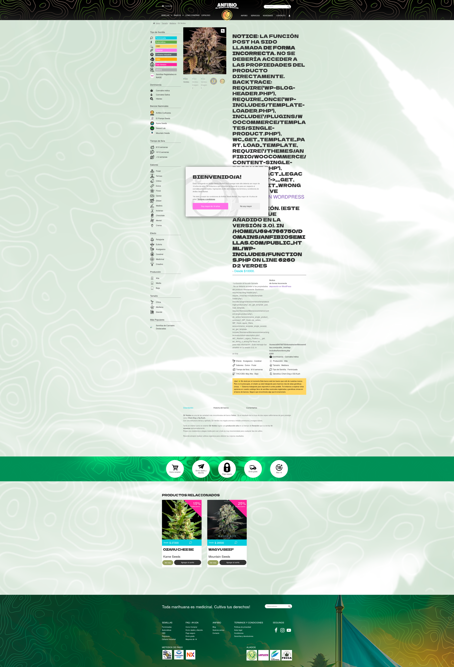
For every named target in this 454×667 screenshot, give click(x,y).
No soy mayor (246, 206)
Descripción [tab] (188, 407)
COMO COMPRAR (192, 15)
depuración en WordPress (268, 196)
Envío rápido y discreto (194, 630)
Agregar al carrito (187, 562)
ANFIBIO (244, 15)
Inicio (158, 23)
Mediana (173, 23)
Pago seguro (190, 633)
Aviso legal (238, 630)
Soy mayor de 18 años (210, 206)
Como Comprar (191, 627)
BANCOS (177, 15)
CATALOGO (205, 15)
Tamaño (165, 23)
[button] (223, 31)
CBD (163, 633)
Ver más (168, 562)
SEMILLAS (165, 15)
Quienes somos (218, 630)
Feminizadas (167, 627)
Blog (214, 627)
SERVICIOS (255, 15)
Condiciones (238, 633)
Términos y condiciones (206, 199)
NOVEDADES (268, 15)
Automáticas (166, 630)
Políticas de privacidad (242, 627)
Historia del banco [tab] (221, 407)
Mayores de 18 (191, 639)
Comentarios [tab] (251, 407)
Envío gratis (190, 636)
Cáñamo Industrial (169, 639)
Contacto (216, 633)
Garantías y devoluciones (243, 636)
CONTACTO (280, 15)
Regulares (166, 636)
